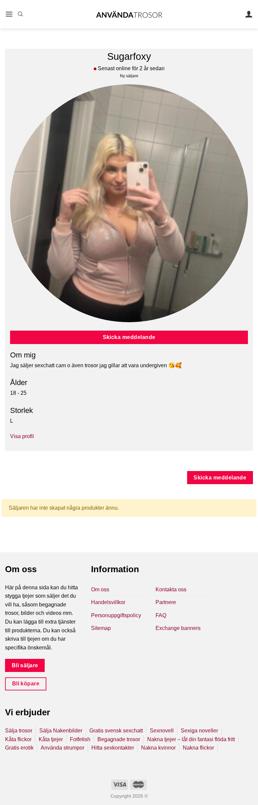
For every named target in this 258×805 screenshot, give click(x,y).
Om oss (100, 589)
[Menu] (9, 14)
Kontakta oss (171, 589)
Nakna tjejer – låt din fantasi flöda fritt (191, 739)
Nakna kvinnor (158, 748)
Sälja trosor (18, 730)
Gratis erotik (19, 748)
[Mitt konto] (249, 14)
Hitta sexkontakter (112, 748)
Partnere (166, 602)
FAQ (161, 615)
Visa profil (22, 436)
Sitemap (101, 628)
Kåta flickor (18, 739)
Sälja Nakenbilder (60, 730)
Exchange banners (178, 628)
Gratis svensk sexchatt (116, 730)
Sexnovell (162, 730)
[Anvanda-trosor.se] (129, 14)
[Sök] (20, 14)
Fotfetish (80, 739)
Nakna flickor (198, 748)
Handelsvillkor (108, 602)
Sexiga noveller (199, 730)
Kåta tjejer (51, 739)
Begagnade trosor (118, 739)
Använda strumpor (62, 748)
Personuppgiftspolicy (116, 615)
